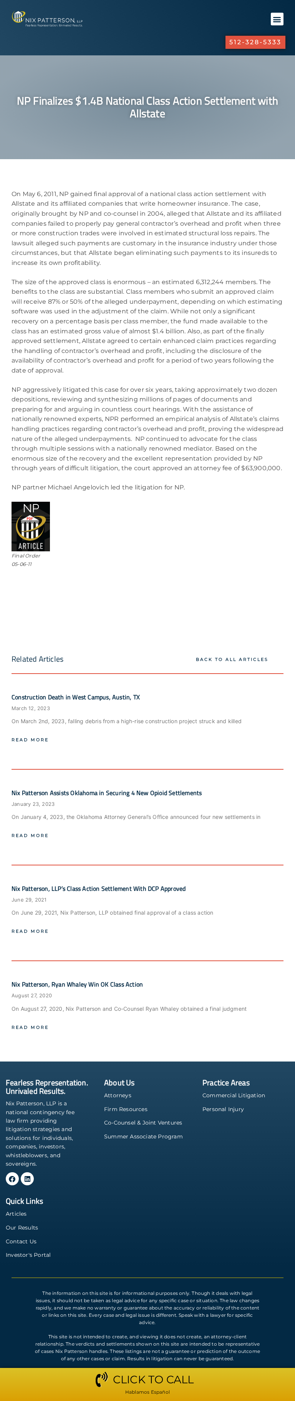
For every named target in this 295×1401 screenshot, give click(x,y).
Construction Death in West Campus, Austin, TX (76, 697)
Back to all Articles (232, 659)
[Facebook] (12, 1178)
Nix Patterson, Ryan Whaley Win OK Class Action (77, 984)
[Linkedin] (27, 1178)
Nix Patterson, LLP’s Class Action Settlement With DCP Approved (99, 888)
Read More (30, 739)
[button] (277, 19)
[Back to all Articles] (278, 659)
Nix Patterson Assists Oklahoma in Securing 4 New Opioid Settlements (107, 792)
